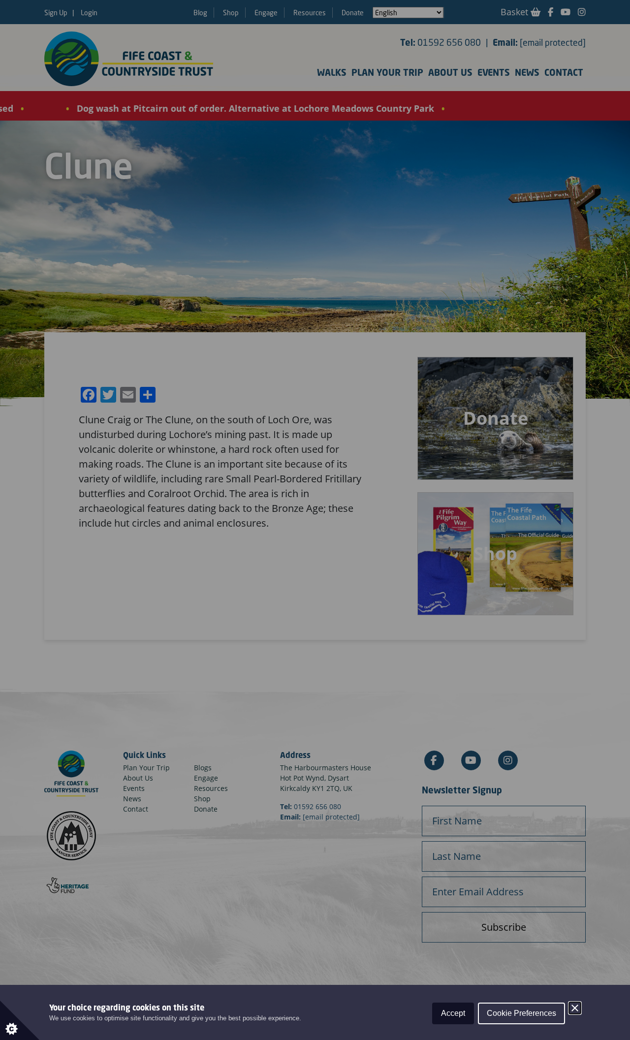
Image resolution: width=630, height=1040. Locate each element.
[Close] (575, 1008)
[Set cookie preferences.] (19, 1020)
